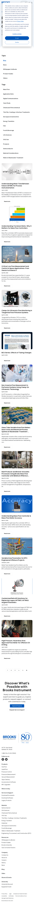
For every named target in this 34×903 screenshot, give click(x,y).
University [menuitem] (5, 882)
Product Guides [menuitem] (8, 74)
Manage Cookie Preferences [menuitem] (7, 898)
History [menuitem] (4, 863)
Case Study (6, 103)
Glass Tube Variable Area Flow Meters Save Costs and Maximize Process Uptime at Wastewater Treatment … (16, 429)
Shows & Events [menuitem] (7, 877)
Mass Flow (6, 89)
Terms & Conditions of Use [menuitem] (20, 896)
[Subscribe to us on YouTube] (6, 759)
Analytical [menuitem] (4, 823)
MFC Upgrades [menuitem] (6, 784)
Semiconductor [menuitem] (6, 808)
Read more (7, 201)
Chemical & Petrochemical (11, 107)
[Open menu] (31, 3)
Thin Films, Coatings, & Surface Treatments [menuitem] (14, 818)
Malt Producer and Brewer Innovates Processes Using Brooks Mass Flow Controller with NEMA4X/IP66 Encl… (15, 474)
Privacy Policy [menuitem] (4, 893)
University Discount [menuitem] (7, 884)
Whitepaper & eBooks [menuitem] (10, 69)
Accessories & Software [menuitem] (9, 782)
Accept (17, 38)
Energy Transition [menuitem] (7, 820)
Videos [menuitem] (5, 78)
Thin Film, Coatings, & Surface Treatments (16, 112)
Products (6, 144)
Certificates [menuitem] (11, 896)
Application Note (8, 94)
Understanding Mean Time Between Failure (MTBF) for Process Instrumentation (15, 186)
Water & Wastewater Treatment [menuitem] (11, 831)
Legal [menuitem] (10, 893)
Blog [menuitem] (4, 60)
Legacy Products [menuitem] (6, 800)
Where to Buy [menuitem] (6, 789)
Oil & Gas (6, 139)
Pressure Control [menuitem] (7, 772)
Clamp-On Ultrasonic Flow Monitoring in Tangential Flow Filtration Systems (17, 311)
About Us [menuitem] (4, 857)
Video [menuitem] (3, 873)
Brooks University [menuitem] (7, 845)
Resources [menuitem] (5, 837)
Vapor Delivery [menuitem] (6, 779)
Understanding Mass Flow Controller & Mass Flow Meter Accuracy (16, 517)
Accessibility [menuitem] (4, 896)
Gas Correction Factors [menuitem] (8, 847)
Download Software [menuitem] (7, 798)
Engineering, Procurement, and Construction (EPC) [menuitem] (16, 833)
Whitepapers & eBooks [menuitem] (8, 840)
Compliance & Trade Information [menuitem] (20, 893)
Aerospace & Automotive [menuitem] (9, 826)
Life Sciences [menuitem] (5, 810)
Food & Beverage (8, 130)
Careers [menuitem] (4, 860)
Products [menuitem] (5, 764)
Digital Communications (10, 98)
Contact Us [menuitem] (5, 855)
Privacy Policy (20, 21)
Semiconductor (8, 148)
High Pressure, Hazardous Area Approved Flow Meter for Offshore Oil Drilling (16, 643)
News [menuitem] (5, 65)
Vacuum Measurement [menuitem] (8, 777)
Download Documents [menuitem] (8, 795)
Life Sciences (7, 135)
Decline (17, 42)
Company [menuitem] (5, 852)
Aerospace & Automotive (11, 117)
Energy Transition (8, 121)
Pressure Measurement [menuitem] (8, 774)
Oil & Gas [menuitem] (4, 815)
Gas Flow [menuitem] (4, 767)
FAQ (4, 126)
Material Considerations (10, 153)
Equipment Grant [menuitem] (6, 887)
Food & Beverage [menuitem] (7, 828)
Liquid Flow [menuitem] (5, 769)
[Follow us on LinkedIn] (3, 759)
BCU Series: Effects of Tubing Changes (16, 353)
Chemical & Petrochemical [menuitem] (9, 813)
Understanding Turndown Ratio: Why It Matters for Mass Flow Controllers (16, 227)
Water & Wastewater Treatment (13, 158)
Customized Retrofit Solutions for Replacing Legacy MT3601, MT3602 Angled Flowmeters (15, 600)
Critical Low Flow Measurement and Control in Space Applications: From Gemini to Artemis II (15, 268)
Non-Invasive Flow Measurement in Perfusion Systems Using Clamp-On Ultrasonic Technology (15, 387)
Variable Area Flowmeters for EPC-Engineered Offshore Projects (15, 559)
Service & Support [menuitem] (7, 793)
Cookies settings (17, 34)
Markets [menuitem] (4, 805)
